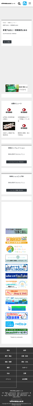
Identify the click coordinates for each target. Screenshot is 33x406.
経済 (24, 350)
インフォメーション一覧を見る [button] (16, 162)
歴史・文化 (25, 362)
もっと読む (7, 42)
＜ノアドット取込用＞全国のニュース (23, 34)
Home (4, 22)
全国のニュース (11, 22)
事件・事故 (8, 356)
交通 (24, 373)
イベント (8, 379)
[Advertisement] (16, 66)
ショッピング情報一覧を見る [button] (16, 190)
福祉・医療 (8, 362)
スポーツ (24, 367)
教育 (8, 367)
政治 (8, 350)
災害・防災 (25, 356)
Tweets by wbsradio (16, 337)
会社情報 (24, 379)
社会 (8, 373)
